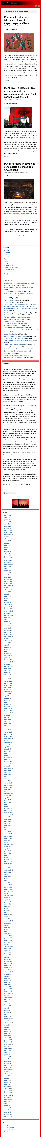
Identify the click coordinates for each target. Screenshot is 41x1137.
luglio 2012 (7, 874)
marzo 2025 (7, 551)
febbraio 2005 (8, 1063)
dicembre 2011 (8, 889)
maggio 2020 (7, 675)
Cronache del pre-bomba (11, 267)
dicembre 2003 (8, 1093)
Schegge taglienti (9, 265)
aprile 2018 (7, 728)
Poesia (6, 261)
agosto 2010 (7, 923)
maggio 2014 (7, 827)
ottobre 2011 (7, 893)
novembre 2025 (8, 534)
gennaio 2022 (8, 632)
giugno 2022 (7, 621)
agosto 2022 (7, 617)
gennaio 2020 (8, 683)
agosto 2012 (7, 872)
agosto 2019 (7, 694)
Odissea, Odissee (9, 321)
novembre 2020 (8, 662)
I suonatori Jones (9, 269)
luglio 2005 (7, 1052)
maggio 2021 (7, 649)
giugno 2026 (7, 520)
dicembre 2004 (8, 1067)
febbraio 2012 (8, 885)
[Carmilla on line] (20, 3)
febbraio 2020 (8, 681)
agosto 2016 (7, 770)
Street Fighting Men (9, 347)
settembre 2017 (8, 742)
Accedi (6, 1125)
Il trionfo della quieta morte (11, 325)
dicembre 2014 (8, 813)
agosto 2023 (7, 592)
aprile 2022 (7, 626)
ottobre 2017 (7, 740)
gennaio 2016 (8, 785)
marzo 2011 (7, 908)
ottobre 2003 (7, 1097)
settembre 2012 (8, 870)
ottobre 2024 (7, 562)
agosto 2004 (7, 1076)
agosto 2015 (7, 796)
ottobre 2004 (7, 1072)
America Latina (23, 26)
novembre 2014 (8, 815)
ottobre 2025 (7, 537)
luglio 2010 (7, 925)
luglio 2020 (7, 670)
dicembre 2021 (8, 634)
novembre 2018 (8, 713)
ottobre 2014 (7, 817)
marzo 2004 (7, 1086)
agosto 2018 (7, 719)
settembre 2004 (8, 1074)
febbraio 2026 (8, 528)
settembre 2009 (8, 946)
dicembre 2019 (8, 685)
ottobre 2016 (7, 766)
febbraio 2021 (8, 655)
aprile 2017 (7, 753)
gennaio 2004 (8, 1091)
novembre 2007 (8, 993)
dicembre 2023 (8, 583)
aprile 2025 (7, 549)
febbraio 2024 (8, 579)
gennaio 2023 (8, 607)
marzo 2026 (7, 526)
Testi (5, 259)
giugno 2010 (7, 927)
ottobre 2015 (7, 791)
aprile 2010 (7, 931)
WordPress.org (8, 1132)
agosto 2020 (7, 668)
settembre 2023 (8, 590)
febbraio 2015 (8, 808)
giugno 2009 (7, 953)
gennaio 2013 (8, 861)
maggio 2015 (7, 802)
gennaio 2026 (8, 530)
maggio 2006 (7, 1031)
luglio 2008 (7, 976)
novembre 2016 (8, 764)
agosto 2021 (7, 643)
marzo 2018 (7, 730)
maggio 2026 (7, 522)
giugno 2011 (7, 902)
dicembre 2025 (8, 532)
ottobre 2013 (7, 842)
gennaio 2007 (8, 1014)
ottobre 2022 (7, 613)
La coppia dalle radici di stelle (12, 291)
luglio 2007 (7, 1001)
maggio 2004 (7, 1082)
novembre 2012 (8, 866)
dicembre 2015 (8, 787)
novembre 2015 (8, 789)
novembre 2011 (8, 891)
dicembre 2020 (8, 660)
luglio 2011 (7, 900)
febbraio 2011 (8, 910)
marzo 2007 (7, 1010)
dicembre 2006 (8, 1016)
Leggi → (6, 80)
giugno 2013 (7, 851)
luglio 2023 (7, 594)
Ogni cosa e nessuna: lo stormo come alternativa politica (20, 340)
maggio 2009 (7, 955)
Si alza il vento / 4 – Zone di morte (14, 349)
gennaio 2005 (8, 1065)
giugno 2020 (7, 672)
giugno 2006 (7, 1029)
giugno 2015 (7, 800)
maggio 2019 (7, 700)
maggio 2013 (7, 853)
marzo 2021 (7, 653)
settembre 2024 (8, 564)
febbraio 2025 (8, 553)
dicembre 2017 (8, 736)
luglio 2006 (7, 1027)
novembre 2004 (8, 1069)
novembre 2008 (8, 967)
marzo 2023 (7, 602)
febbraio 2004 (8, 1088)
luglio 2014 (7, 823)
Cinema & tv (7, 263)
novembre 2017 (8, 738)
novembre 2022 (8, 611)
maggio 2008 (7, 980)
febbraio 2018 (8, 732)
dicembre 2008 (8, 965)
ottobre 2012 (7, 868)
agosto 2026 (7, 515)
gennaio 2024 (8, 581)
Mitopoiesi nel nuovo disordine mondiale (15, 336)
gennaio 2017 (8, 759)
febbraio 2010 (8, 936)
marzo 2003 (7, 1112)
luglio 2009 (7, 950)
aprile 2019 (7, 702)
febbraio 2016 (8, 783)
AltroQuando (7, 274)
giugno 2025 (7, 545)
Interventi (6, 250)
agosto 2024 (7, 566)
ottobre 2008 (7, 970)
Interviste (6, 257)
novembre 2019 (8, 687)
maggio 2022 (7, 624)
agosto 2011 (7, 897)
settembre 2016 (8, 768)
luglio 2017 (7, 747)
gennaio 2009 (8, 963)
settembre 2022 (8, 615)
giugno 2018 (7, 723)
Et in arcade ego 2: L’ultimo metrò (13, 338)
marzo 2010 (7, 934)
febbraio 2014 (8, 834)
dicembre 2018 (8, 711)
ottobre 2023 (7, 587)
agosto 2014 (7, 821)
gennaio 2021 (8, 658)
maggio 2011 (7, 904)
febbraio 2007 (8, 1012)
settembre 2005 (8, 1048)
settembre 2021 (8, 641)
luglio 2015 (7, 798)
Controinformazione (9, 255)
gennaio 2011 (8, 912)
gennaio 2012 (8, 887)
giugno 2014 (7, 825)
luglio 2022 (7, 619)
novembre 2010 (8, 917)
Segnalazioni (7, 272)
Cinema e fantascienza (13, 315)
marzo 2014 (7, 832)
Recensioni (7, 252)
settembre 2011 (8, 895)
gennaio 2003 (8, 1116)
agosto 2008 (7, 974)
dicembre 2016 (8, 762)
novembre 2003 (8, 1095)
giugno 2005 (7, 1055)
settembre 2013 (8, 844)
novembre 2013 (8, 840)
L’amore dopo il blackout (11, 334)
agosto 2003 (7, 1101)
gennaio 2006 (8, 1040)
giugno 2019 (7, 698)
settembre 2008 (8, 972)
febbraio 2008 (8, 987)
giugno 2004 (7, 1080)
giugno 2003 (7, 1105)
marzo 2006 (7, 1035)
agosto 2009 (7, 948)
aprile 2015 (7, 804)
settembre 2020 (8, 666)
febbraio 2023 (8, 604)
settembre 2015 (8, 793)
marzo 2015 (7, 806)
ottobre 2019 (7, 689)
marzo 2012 (7, 883)
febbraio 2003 (8, 1114)
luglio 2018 (7, 721)
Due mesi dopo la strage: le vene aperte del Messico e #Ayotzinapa (19, 166)
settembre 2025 (8, 539)
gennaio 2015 (8, 810)
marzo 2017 (7, 755)
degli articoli (9, 1127)
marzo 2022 (7, 628)
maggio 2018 (7, 725)
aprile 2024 (7, 575)
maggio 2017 (7, 751)
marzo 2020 (7, 679)
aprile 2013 (7, 855)
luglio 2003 (7, 1103)
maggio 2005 (7, 1057)
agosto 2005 (7, 1050)
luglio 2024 (7, 568)
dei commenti (9, 1130)
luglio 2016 (7, 772)
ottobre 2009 (7, 944)
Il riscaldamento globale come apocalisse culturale (18, 287)
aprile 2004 (7, 1084)
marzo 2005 (7, 1061)
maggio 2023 (7, 598)
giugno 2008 (7, 978)
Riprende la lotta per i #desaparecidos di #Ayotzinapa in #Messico (18, 20)
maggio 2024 (7, 573)
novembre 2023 (8, 585)
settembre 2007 (8, 997)
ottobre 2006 (7, 1021)
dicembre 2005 (8, 1042)
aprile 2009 (7, 957)
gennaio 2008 (8, 989)
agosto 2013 (7, 846)
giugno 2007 (7, 1004)
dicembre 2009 (8, 940)
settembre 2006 (8, 1023)
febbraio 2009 (8, 961)
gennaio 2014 (8, 836)
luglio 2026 (7, 517)
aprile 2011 (7, 906)
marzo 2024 (7, 577)
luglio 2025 (7, 543)
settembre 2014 (8, 819)
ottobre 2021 (7, 638)
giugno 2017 (7, 749)
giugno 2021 (7, 647)
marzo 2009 (7, 959)
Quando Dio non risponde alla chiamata (15, 344)
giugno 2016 (7, 774)
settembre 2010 (8, 921)
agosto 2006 (7, 1025)
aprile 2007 (7, 1008)
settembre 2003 (8, 1099)
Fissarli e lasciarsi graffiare (12, 300)
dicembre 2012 (8, 863)
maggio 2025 (7, 547)
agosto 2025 (7, 541)
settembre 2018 (8, 717)
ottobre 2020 (7, 664)
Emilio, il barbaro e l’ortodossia (13, 327)
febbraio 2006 (8, 1038)
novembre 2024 (8, 560)
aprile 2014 (7, 829)
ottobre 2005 (7, 1046)
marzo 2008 (7, 984)
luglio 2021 (7, 645)
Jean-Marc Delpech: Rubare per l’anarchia (16, 313)
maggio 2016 (7, 776)
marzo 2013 (7, 857)
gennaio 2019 (8, 708)
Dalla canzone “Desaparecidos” (19, 213)
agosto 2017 (7, 745)
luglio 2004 (7, 1078)
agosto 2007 (7, 999)
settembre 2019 (8, 691)
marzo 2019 (7, 704)
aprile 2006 (7, 1033)
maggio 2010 (7, 929)
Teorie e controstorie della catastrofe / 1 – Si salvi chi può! (21, 330)
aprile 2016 (7, 779)
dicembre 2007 (8, 991)
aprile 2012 (7, 880)
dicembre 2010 (8, 914)
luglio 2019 (7, 696)
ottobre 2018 (7, 715)
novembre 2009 (8, 942)
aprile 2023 (7, 600)
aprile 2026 (7, 524)
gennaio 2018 (8, 734)
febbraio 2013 (8, 859)
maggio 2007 (7, 1006)
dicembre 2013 (8, 838)
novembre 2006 (8, 1018)
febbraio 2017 (8, 757)
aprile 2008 (7, 982)
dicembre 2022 (8, 609)
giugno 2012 (7, 876)
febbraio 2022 (8, 630)
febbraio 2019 (8, 706)
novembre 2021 (8, 636)
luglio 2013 (7, 849)
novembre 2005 (8, 1044)
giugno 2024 (7, 570)
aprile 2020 (7, 677)
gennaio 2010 (8, 938)
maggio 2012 (7, 878)
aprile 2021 (7, 651)
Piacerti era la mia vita (10, 302)
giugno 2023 (7, 596)
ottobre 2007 (7, 995)
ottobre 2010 (7, 919)
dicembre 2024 (8, 558)
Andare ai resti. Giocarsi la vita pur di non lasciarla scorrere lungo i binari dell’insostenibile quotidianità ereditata (18, 296)
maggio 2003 (7, 1108)
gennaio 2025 (8, 556)
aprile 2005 (7, 1059)
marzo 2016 (7, 781)
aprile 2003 (7, 1110)
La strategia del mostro (10, 323)
